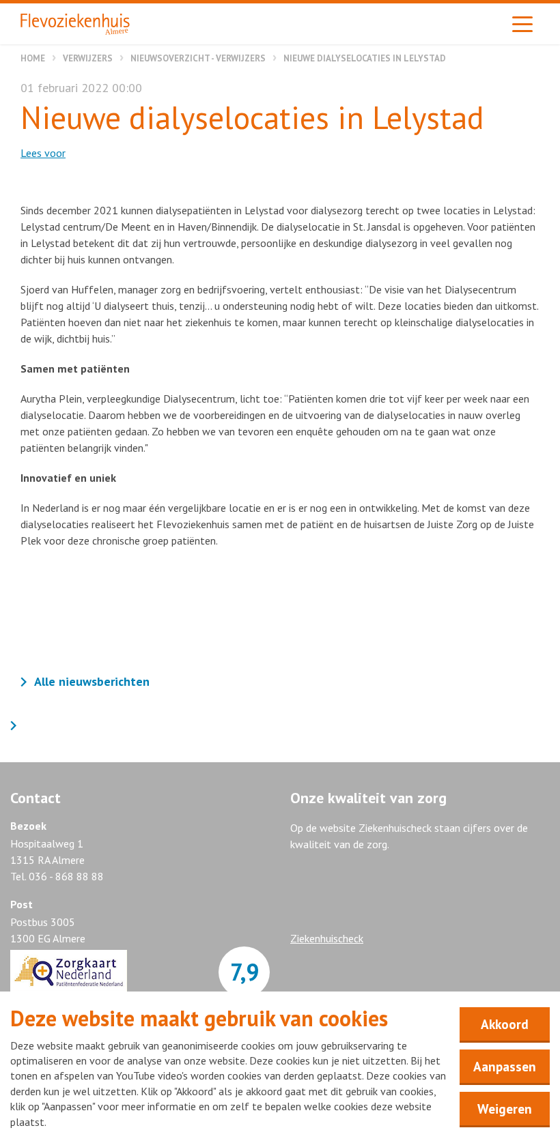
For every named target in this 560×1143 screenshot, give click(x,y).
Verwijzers (88, 58)
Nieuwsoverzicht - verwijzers (198, 58)
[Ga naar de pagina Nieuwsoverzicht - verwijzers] (17, 726)
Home (32, 58)
